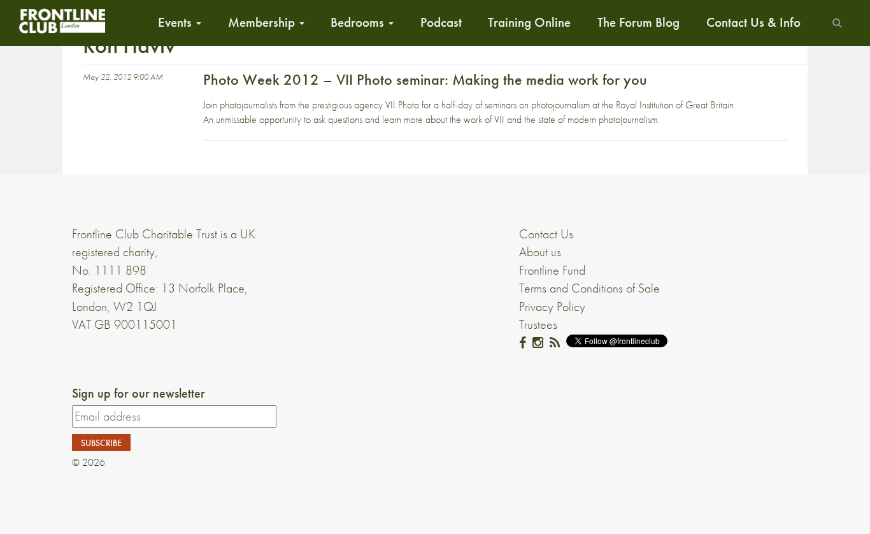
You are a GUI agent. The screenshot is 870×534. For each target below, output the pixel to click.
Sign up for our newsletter (138, 393)
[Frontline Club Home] (61, 20)
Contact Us (546, 234)
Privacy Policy (552, 306)
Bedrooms (359, 22)
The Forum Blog (638, 22)
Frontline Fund (552, 270)
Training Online (529, 22)
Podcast (441, 22)
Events (176, 22)
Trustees (538, 324)
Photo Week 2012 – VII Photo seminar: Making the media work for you (425, 79)
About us (540, 251)
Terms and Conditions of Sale (589, 288)
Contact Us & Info (753, 22)
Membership (263, 22)
